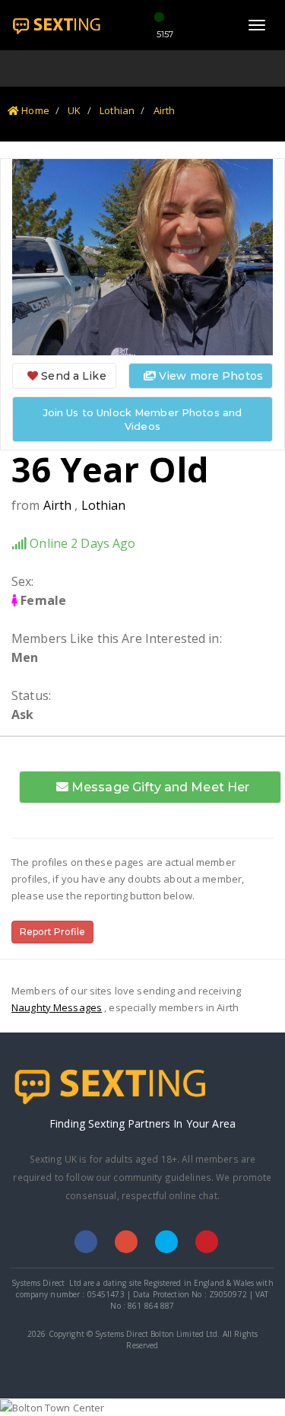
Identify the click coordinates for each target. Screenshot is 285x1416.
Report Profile (52, 931)
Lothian (117, 110)
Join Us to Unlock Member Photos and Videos (142, 419)
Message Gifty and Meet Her (159, 787)
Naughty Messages (56, 1007)
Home (34, 110)
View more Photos (209, 376)
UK (74, 110)
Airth (165, 110)
